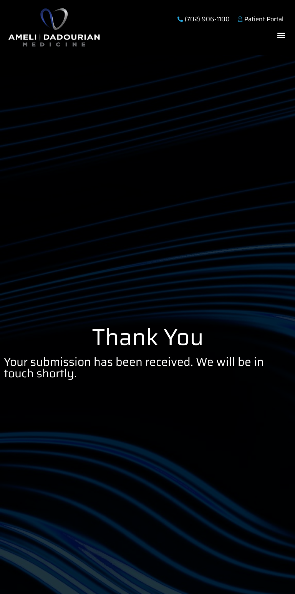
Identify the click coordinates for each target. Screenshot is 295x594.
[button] (281, 34)
